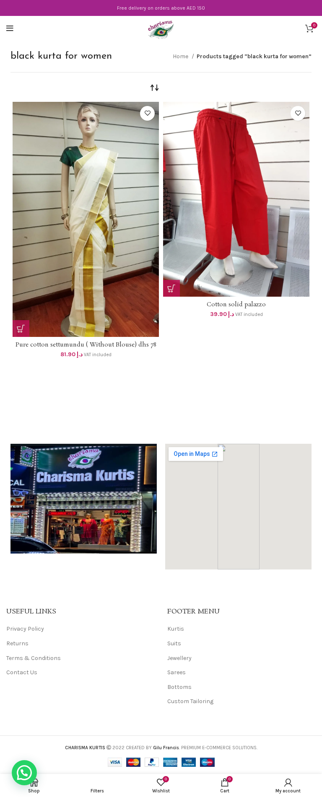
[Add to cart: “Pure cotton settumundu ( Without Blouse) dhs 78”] (21, 328)
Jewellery (179, 658)
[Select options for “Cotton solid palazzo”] (171, 288)
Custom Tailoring (190, 701)
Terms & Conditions (33, 658)
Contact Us (21, 672)
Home (181, 56)
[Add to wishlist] (147, 113)
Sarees (176, 672)
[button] (24, 772)
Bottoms (179, 687)
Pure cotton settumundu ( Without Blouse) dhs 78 (86, 345)
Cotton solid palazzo (236, 304)
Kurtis (175, 628)
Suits (174, 643)
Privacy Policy (25, 628)
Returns (17, 643)
